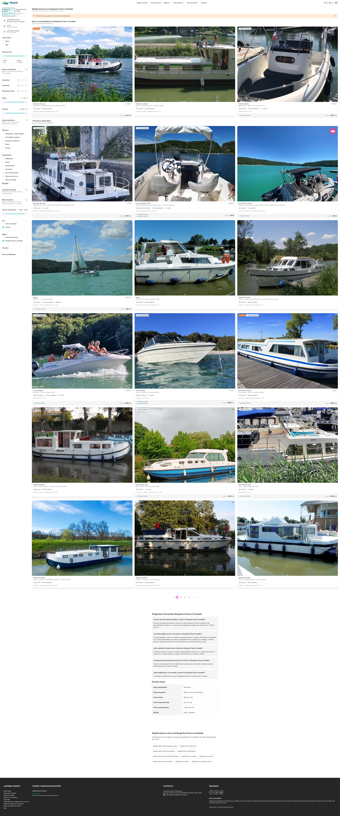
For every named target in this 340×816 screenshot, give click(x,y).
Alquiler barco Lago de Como (202, 761)
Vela (6, 45)
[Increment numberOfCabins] (26, 85)
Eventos (8, 148)
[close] (335, 16)
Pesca (7, 144)
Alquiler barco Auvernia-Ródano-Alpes (166, 756)
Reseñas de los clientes (39, 790)
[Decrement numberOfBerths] (18, 91)
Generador (8, 169)
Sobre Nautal (7, 791)
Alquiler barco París (182, 761)
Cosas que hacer (156, 3)
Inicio (33, 11)
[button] (82, 200)
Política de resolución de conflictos (14, 803)
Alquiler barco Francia (189, 756)
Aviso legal (7, 799)
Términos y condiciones (10, 797)
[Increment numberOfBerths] (26, 91)
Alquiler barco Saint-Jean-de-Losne (165, 746)
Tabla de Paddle (10, 180)
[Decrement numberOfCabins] (18, 85)
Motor (7, 41)
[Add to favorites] (130, 29)
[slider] (3, 56)
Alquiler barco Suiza (206, 756)
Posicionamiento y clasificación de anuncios (16, 801)
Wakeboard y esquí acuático (14, 134)
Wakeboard (9, 158)
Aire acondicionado (11, 173)
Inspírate (203, 3)
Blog (5, 808)
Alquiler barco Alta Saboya (187, 751)
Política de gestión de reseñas (12, 806)
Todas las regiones (11, 237)
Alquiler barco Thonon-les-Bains (164, 751)
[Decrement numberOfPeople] (18, 80)
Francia (47, 11)
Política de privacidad (10, 793)
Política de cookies (9, 795)
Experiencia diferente (12, 141)
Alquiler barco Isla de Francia (163, 761)
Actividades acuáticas (12, 137)
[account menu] (336, 3)
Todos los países (11, 224)
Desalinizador (9, 166)
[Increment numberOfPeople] (26, 80)
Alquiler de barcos (142, 3)
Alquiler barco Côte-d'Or (188, 746)
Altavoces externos (11, 176)
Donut (7, 162)
